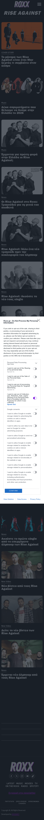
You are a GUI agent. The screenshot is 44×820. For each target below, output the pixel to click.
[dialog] (22, 410)
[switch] (35, 369)
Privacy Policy (35, 499)
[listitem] (22, 363)
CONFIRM (13, 491)
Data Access (22, 499)
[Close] (39, 321)
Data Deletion (9, 499)
